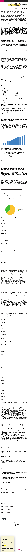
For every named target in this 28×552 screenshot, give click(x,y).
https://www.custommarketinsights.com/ (8, 506)
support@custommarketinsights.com (19, 195)
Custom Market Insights (4, 483)
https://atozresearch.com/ (6, 509)
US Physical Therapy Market (5, 292)
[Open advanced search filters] (24, 8)
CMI (1, 488)
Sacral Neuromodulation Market (6, 270)
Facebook (11, 492)
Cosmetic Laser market (18, 124)
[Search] (22, 8)
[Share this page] (26, 8)
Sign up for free (7, 548)
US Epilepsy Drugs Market (5, 313)
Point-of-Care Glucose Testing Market (6, 299)
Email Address (4, 545)
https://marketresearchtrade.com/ (7, 512)
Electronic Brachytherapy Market (6, 277)
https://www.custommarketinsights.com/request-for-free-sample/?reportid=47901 (14, 41)
